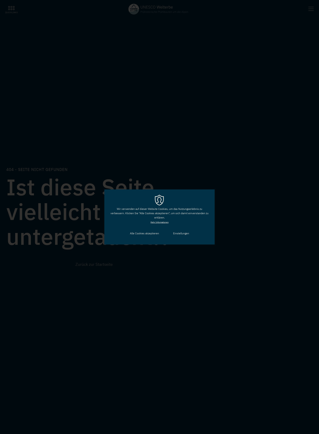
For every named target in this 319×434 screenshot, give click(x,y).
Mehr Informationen (160, 222)
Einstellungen (181, 233)
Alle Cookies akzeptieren (144, 233)
